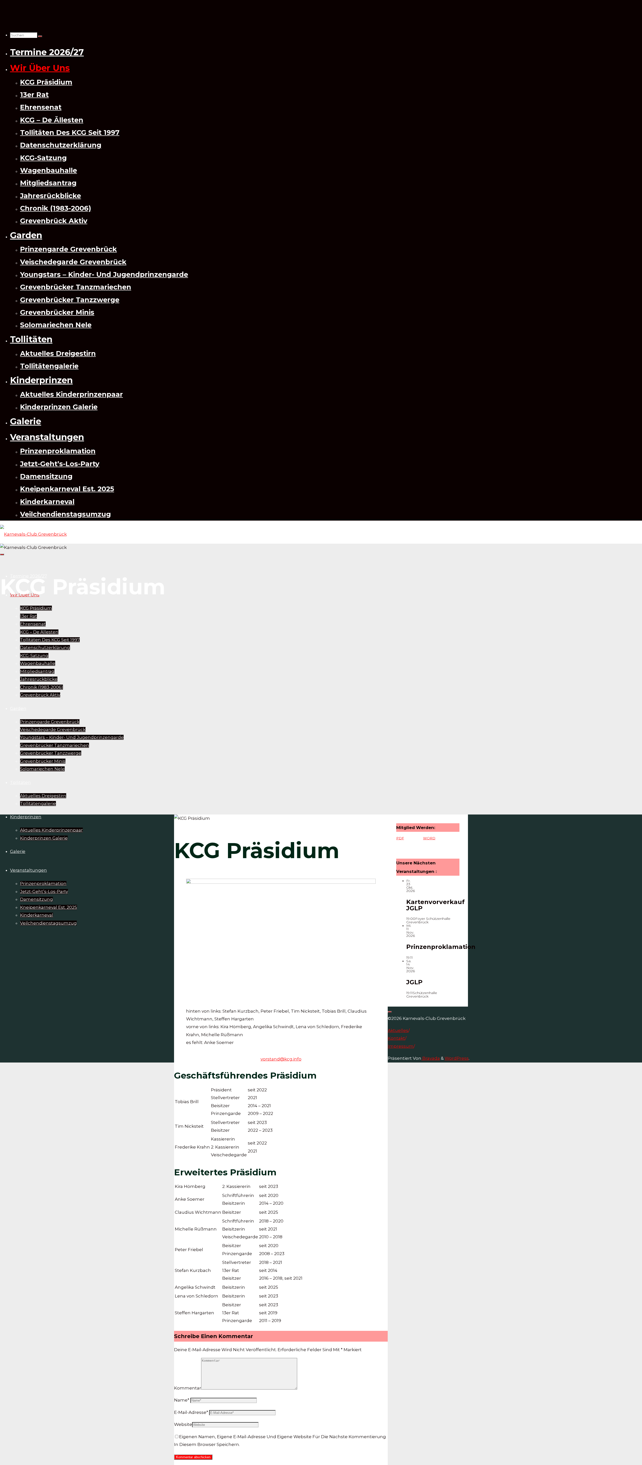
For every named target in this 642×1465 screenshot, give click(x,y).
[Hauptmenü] (2, 554)
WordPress (457, 1058)
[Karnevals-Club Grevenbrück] (33, 534)
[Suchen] (40, 36)
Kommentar (187, 1388)
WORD (429, 838)
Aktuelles (398, 1030)
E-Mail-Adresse (191, 1412)
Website (183, 1424)
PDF (400, 838)
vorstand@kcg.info (281, 1059)
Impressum (401, 1046)
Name (181, 1400)
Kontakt (396, 1038)
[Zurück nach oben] (390, 1012)
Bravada (430, 1058)
